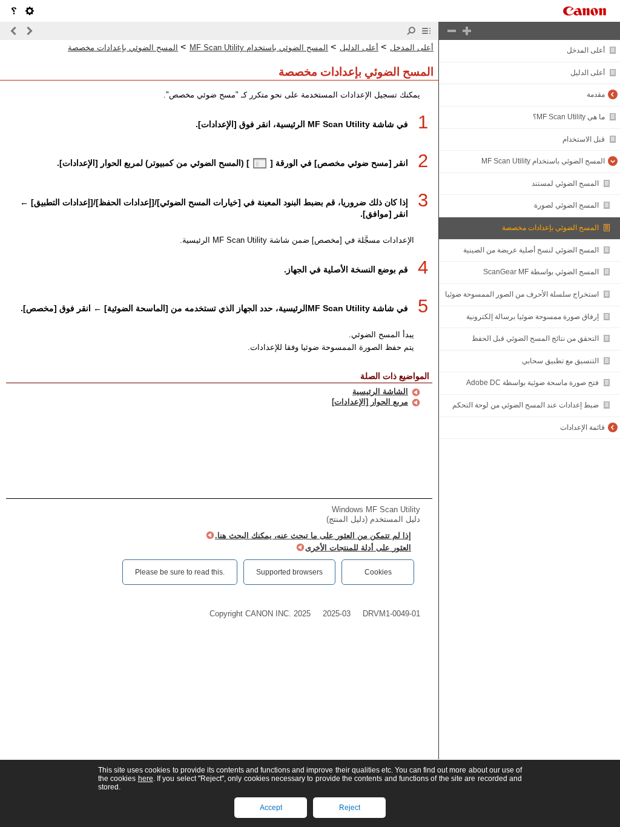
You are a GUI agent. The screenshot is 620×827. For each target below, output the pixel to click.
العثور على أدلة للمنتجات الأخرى (358, 547)
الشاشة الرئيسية (380, 391)
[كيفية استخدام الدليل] (14, 11)
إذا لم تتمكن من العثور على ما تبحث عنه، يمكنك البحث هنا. (313, 535)
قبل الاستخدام (583, 139)
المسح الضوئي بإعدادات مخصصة (550, 227)
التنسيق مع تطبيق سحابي (560, 361)
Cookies (378, 572)
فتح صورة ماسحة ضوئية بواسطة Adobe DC (532, 382)
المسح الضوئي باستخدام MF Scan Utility (543, 161)
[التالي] (14, 31)
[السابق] (29, 31)
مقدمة (596, 94)
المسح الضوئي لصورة (566, 205)
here (145, 778)
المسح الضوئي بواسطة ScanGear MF (541, 272)
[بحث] (411, 31)
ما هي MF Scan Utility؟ (569, 117)
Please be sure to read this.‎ (180, 572)
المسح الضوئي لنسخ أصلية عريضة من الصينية (531, 250)
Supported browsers (289, 572)
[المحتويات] (426, 31)
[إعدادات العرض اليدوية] (29, 11)
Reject (349, 807)
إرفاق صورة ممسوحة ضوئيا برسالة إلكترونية (532, 316)
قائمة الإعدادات (582, 427)
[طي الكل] (451, 31)
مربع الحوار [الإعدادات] (370, 401)
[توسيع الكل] (466, 31)
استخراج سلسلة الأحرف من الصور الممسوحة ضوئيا (522, 294)
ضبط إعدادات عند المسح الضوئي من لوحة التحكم (525, 405)
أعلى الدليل (587, 72)
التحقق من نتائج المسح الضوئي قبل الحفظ (535, 338)
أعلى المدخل (586, 50)
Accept (271, 807)
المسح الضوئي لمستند (565, 183)
